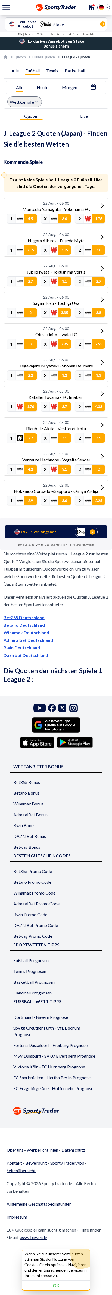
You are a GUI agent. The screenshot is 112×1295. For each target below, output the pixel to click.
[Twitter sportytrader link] (62, 708)
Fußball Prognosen (31, 960)
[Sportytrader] (6, 57)
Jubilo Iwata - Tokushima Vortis (56, 271)
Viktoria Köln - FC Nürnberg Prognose (49, 1066)
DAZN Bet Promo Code (35, 925)
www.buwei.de (33, 1237)
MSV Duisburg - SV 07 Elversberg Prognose (54, 1055)
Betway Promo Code (32, 936)
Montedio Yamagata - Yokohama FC (56, 209)
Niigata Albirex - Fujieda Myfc (56, 240)
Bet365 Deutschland (24, 617)
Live (84, 116)
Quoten (20, 57)
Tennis (52, 70)
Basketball (75, 70)
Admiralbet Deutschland (28, 640)
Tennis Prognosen (29, 971)
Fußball (32, 70)
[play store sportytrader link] (75, 742)
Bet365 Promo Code (32, 871)
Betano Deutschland (24, 625)
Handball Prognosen (32, 992)
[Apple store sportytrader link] (37, 742)
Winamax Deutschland (26, 632)
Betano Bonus (26, 792)
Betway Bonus (26, 846)
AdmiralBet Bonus (30, 814)
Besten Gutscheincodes (42, 855)
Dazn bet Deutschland (26, 655)
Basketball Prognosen (34, 981)
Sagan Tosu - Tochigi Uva (56, 303)
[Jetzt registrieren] (91, 7)
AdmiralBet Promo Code (36, 903)
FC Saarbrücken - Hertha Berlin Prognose (52, 1077)
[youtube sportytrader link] (39, 708)
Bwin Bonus (24, 825)
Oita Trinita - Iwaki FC (56, 334)
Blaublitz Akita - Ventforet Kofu (56, 428)
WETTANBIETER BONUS (38, 766)
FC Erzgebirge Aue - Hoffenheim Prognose (53, 1088)
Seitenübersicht (21, 1170)
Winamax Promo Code (34, 892)
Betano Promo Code (32, 882)
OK (56, 1285)
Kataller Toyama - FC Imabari (56, 397)
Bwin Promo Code (30, 914)
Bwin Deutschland (22, 647)
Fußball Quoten (43, 57)
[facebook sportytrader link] (52, 708)
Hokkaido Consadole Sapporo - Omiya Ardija (56, 491)
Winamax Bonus (28, 803)
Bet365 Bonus (26, 782)
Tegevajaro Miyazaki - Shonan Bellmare (56, 365)
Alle (15, 70)
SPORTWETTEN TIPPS (36, 944)
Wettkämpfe (22, 101)
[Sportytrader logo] (56, 1111)
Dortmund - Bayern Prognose (40, 1017)
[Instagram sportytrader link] (74, 708)
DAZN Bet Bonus (29, 836)
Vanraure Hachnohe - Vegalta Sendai (56, 459)
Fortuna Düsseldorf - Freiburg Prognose (50, 1045)
